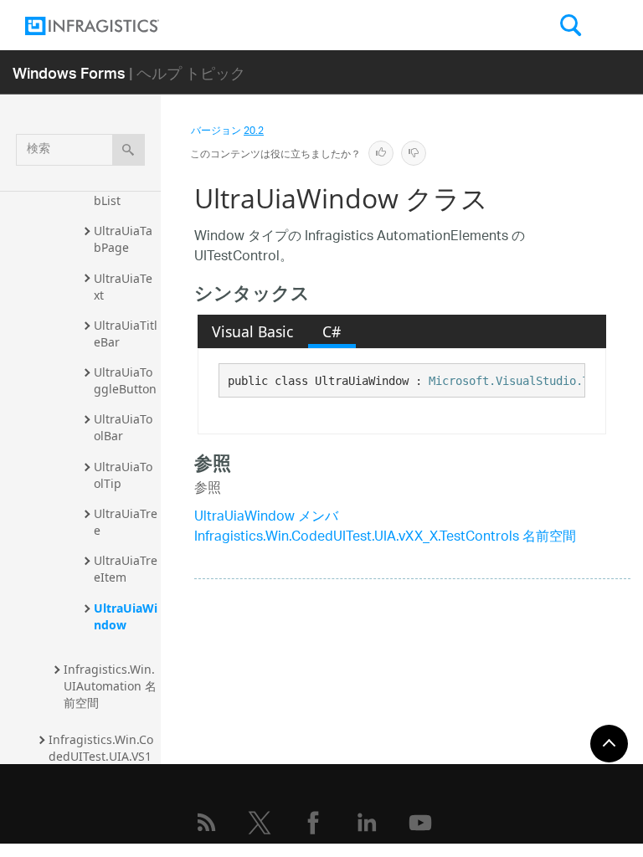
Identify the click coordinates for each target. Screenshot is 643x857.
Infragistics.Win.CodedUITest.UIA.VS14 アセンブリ (101, 756)
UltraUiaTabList (123, 192)
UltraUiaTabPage (123, 239)
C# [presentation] (331, 331)
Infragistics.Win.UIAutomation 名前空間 (110, 686)
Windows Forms (69, 72)
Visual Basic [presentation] (252, 331)
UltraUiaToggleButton (125, 380)
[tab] (253, 331)
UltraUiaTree (125, 521)
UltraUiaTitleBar (125, 333)
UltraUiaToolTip (123, 475)
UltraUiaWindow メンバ (266, 517)
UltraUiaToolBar (123, 427)
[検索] (128, 150)
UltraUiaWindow (125, 616)
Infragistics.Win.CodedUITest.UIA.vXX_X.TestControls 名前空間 (385, 538)
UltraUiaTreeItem (125, 568)
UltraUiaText (123, 286)
